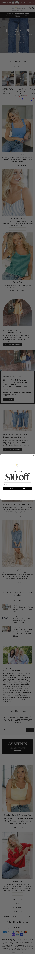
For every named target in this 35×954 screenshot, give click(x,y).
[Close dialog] (33, 455)
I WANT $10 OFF (17, 488)
